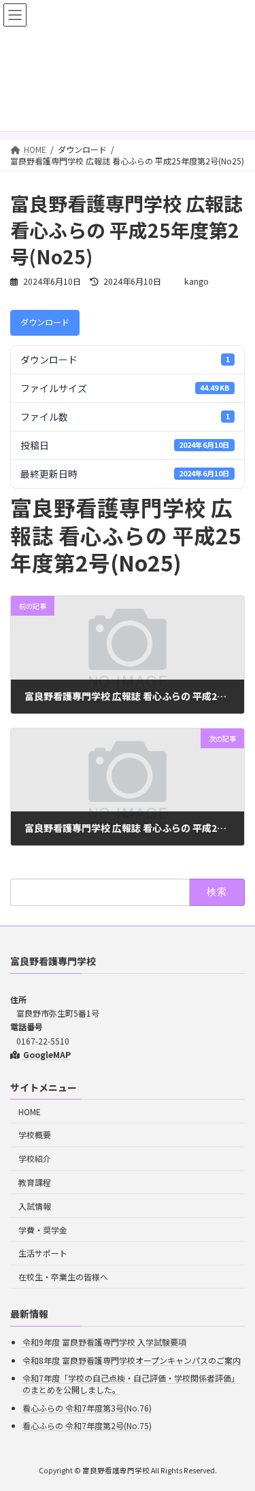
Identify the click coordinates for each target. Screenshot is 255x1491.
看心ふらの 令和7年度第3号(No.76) (87, 1408)
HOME (29, 1111)
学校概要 (34, 1134)
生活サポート (42, 1253)
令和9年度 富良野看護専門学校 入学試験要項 (104, 1342)
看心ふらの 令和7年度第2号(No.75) (87, 1425)
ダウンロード (44, 322)
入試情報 (34, 1206)
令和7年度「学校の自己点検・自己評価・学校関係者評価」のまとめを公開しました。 (130, 1383)
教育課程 (34, 1182)
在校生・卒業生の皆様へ (63, 1276)
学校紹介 (34, 1158)
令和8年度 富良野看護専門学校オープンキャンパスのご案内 (131, 1359)
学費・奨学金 (42, 1229)
